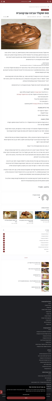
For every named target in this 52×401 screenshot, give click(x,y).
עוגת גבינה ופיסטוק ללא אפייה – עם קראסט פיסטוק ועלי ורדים (29, 281)
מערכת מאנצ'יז (45, 16)
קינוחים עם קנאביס (43, 6)
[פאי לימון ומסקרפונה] (45, 276)
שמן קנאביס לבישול (47, 322)
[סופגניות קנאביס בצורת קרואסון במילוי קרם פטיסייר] (26, 215)
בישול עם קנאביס (48, 305)
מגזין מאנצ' (46, 249)
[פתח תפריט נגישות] (1, 392)
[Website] (39, 197)
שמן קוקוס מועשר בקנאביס (46, 318)
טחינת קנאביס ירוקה (47, 364)
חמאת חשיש (49, 380)
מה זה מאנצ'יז (48, 324)
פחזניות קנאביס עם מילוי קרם (45, 340)
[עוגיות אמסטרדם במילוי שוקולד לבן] (45, 264)
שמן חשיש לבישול (48, 378)
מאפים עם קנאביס (45, 236)
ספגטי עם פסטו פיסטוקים (36, 287)
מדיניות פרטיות (26, 394)
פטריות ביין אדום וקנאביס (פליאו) (45, 353)
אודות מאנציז (48, 384)
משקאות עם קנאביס (44, 244)
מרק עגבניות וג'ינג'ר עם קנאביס (45, 358)
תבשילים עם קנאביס (44, 242)
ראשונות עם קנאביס (44, 238)
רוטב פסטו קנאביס (47, 368)
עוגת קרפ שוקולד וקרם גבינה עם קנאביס (44, 333)
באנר (47, 251)
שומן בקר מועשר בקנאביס (46, 309)
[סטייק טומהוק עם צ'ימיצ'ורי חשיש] (45, 270)
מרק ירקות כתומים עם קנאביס (45, 362)
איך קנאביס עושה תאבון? (46, 386)
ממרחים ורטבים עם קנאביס (43, 247)
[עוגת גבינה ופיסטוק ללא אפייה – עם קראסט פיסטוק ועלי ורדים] (45, 282)
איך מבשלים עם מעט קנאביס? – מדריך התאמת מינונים (41, 382)
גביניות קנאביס (48, 342)
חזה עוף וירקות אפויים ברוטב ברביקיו (44, 355)
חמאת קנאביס (48, 320)
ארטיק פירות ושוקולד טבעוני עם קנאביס (44, 346)
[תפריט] (1, 2)
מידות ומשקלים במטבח (47, 388)
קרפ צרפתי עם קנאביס (45, 220)
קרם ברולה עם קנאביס (47, 335)
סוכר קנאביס (48, 313)
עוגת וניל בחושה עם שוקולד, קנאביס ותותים (43, 344)
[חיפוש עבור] (50, 2)
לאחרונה (26, 257)
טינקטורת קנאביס (48, 315)
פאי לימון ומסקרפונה (36, 275)
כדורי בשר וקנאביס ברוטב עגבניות (45, 360)
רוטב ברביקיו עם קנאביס (46, 366)
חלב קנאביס (36, 104)
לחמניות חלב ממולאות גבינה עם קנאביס (44, 331)
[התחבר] (4, 2)
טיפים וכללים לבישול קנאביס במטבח (44, 375)
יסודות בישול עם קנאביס (44, 240)
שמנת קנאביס (37, 92)
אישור (26, 398)
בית (47, 6)
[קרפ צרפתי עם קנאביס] (42, 215)
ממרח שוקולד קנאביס (22, 94)
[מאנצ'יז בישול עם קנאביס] (26, 1)
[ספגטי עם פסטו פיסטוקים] (45, 288)
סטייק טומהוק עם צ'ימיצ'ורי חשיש (34, 268)
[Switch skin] (48, 2)
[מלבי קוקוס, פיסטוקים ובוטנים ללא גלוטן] (10, 215)
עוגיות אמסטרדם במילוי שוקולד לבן (34, 262)
